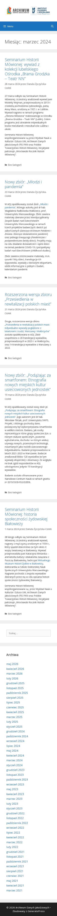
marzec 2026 (14, 673)
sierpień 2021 (14, 871)
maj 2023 (12, 789)
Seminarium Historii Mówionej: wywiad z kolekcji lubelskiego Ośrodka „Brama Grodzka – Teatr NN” (27, 69)
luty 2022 (12, 847)
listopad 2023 (15, 775)
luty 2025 (12, 721)
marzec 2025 (14, 717)
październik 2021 (17, 861)
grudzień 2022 (15, 813)
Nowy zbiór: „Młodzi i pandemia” (23, 184)
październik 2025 (17, 693)
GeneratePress (36, 911)
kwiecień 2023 (15, 794)
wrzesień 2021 (15, 866)
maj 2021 (12, 881)
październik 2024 (17, 736)
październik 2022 (17, 823)
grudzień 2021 (15, 852)
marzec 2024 (14, 760)
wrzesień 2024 (15, 741)
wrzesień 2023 (15, 784)
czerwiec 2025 (15, 707)
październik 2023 (17, 779)
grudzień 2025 (15, 683)
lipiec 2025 (13, 702)
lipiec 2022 (13, 832)
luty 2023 (12, 803)
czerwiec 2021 (15, 876)
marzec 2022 (14, 842)
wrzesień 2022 (15, 827)
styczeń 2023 (14, 808)
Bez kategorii (15, 164)
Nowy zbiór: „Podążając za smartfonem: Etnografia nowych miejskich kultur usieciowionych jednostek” (28, 382)
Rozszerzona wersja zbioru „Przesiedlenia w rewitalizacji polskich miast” (28, 299)
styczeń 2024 (14, 765)
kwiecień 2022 (15, 837)
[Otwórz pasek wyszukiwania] (52, 26)
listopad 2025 (15, 688)
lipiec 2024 (13, 746)
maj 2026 (12, 664)
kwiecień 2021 (15, 885)
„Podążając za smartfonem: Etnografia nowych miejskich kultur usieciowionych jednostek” (25, 413)
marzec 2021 (14, 890)
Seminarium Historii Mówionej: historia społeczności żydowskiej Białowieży (26, 516)
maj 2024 (12, 750)
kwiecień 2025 (15, 712)
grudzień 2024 (15, 731)
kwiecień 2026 (15, 669)
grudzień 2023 (15, 770)
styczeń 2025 (14, 726)
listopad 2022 (15, 818)
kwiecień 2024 (15, 755)
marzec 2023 (14, 799)
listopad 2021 (15, 856)
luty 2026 (12, 678)
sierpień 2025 (14, 697)
